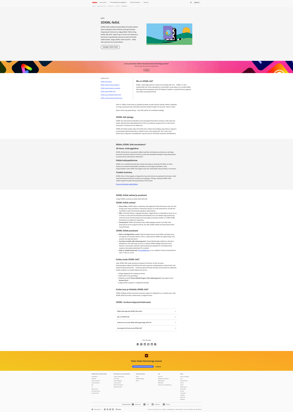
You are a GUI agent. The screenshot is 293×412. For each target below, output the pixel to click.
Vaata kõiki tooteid (95, 393)
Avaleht (93, 6)
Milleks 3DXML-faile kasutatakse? (110, 85)
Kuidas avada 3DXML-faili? (108, 91)
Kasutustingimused (171, 409)
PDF (92, 384)
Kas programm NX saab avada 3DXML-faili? (129, 328)
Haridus (137, 376)
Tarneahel (182, 391)
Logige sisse (196, 2)
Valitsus (137, 380)
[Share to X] (141, 344)
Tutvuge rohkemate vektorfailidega (127, 184)
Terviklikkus (182, 395)
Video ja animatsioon (95, 382)
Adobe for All (182, 397)
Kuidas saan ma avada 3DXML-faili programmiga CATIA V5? (134, 322)
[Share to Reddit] (152, 344)
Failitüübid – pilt (111, 6)
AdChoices (199, 409)
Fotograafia (94, 378)
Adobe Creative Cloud (101, 6)
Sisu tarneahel (116, 378)
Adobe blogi (182, 399)
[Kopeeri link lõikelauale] (155, 344)
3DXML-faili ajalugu (106, 81)
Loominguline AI (95, 376)
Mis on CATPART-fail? (123, 317)
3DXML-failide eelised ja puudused (110, 88)
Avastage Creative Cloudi (110, 47)
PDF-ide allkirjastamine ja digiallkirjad (118, 2)
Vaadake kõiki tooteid (118, 386)
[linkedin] (113, 409)
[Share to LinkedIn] (145, 344)
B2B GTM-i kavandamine (118, 384)
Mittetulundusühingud (140, 378)
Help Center (160, 376)
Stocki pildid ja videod (96, 391)
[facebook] (105, 409)
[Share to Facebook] (138, 344)
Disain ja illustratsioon (96, 380)
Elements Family (95, 389)
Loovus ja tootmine (117, 382)
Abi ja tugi (146, 2)
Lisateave (158, 366)
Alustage (146, 70)
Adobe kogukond (161, 380)
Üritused (181, 382)
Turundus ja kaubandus (135, 2)
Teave (181, 378)
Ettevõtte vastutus (183, 386)
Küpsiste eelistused (179, 409)
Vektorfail (118, 6)
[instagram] (107, 409)
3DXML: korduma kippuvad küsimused (111, 98)
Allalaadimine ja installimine (163, 378)
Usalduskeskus (183, 393)
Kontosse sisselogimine (184, 376)
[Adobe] (95, 2)
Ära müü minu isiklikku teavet (189, 409)
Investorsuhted (183, 389)
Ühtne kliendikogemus (118, 380)
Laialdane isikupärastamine (119, 376)
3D (92, 386)
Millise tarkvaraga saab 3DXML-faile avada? (129, 311)
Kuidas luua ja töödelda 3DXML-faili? (111, 95)
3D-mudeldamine (143, 250)
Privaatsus (164, 409)
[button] (191, 2)
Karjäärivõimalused (183, 380)
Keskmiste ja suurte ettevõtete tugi (164, 384)
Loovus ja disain (102, 2)
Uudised (181, 384)
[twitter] (110, 409)
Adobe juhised (160, 382)
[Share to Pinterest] (148, 344)
